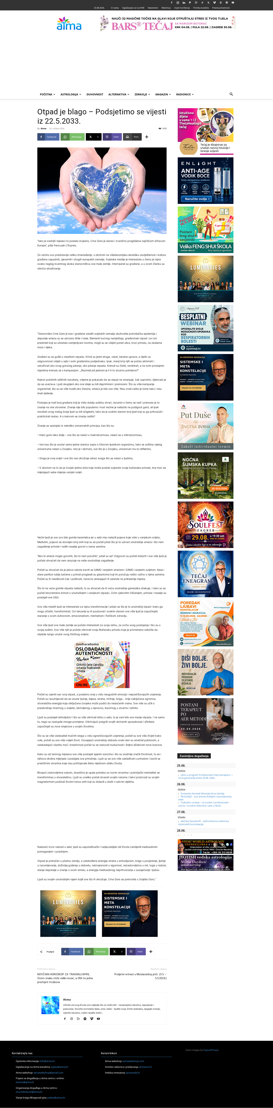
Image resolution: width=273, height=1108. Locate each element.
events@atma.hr (25, 1082)
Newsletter (153, 7)
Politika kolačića (201, 7)
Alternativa (117, 94)
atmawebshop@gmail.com (48, 1072)
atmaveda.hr (133, 1072)
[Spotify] (86, 1019)
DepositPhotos (211, 1050)
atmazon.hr (145, 1067)
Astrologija (69, 94)
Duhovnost (95, 94)
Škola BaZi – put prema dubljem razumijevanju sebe (205, 798)
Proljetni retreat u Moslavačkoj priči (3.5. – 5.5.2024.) (140, 976)
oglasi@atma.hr (59, 1067)
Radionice (183, 94)
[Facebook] (171, 2)
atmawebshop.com (133, 1061)
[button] (231, 94)
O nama (115, 7)
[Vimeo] (214, 2)
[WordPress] (227, 2)
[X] (208, 2)
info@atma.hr (47, 1061)
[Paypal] (190, 2)
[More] (147, 137)
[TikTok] (202, 2)
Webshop (166, 7)
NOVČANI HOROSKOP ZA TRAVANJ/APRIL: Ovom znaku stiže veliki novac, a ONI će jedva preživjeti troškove (65, 978)
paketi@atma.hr (56, 1097)
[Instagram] (178, 2)
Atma (43, 128)
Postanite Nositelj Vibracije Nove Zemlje (202, 793)
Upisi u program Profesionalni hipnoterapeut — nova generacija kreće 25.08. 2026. (205, 776)
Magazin (161, 94)
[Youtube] (233, 2)
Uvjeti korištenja (182, 7)
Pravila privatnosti (221, 7)
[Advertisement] (136, 62)
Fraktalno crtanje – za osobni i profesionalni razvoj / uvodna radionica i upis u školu (203, 804)
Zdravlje (141, 94)
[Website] (220, 2)
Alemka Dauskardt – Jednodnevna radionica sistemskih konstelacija (203, 822)
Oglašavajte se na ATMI (133, 7)
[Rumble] (196, 2)
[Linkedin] (184, 2)
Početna (46, 94)
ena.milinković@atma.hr (29, 1091)
